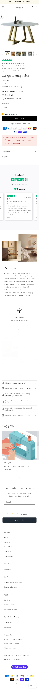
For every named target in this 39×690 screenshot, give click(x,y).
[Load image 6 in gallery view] (30, 53)
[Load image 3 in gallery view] (13, 53)
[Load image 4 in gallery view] (18, 53)
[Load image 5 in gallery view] (24, 53)
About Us (7, 542)
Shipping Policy (9, 556)
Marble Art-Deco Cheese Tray (8, 360)
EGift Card (7, 569)
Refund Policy (8, 547)
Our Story (7, 600)
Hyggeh (16, 683)
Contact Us (7, 551)
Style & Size (5, 103)
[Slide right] (36, 54)
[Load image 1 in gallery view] (7, 53)
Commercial (8, 622)
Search (6, 537)
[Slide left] (2, 54)
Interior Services (9, 605)
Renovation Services (10, 609)
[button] (2, 7)
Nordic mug (21, 359)
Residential (7, 627)
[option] (18, 206)
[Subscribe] (32, 502)
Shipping (4, 83)
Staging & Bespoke (10, 587)
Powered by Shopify (24, 683)
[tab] (18, 329)
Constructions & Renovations (13, 582)
